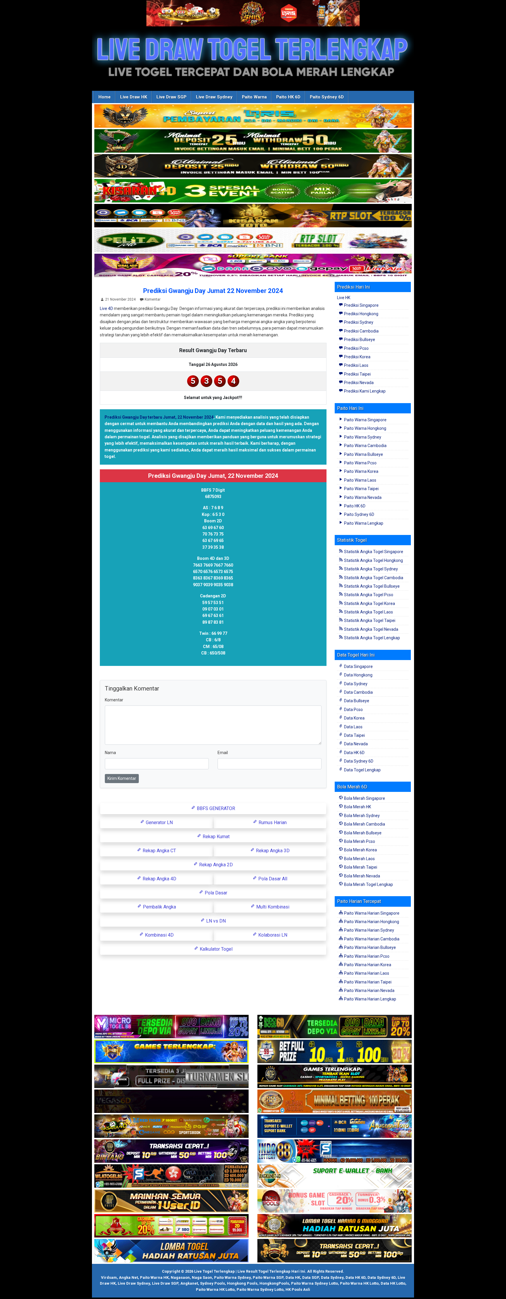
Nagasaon (180, 1277)
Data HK (293, 1277)
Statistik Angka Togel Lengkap (371, 637)
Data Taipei (354, 735)
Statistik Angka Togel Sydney (370, 569)
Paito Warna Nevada (362, 497)
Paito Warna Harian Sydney (368, 930)
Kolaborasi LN (272, 935)
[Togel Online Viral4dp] (253, 265)
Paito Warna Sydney (362, 437)
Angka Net (128, 1277)
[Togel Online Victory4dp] (171, 1051)
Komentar (152, 299)
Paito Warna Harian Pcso (366, 956)
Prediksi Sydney (358, 322)
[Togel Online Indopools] (334, 1201)
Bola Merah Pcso (359, 841)
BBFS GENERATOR (215, 808)
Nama (110, 752)
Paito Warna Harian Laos (366, 973)
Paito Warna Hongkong (364, 428)
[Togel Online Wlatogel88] (171, 1176)
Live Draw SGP (171, 97)
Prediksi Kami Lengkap (364, 391)
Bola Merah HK (357, 806)
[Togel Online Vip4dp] (334, 1076)
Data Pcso (353, 709)
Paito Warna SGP (268, 1277)
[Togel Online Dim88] (253, 141)
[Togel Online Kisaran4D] (253, 191)
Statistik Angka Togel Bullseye (371, 586)
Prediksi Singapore (361, 305)
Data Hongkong (357, 675)
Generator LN (159, 822)
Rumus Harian (272, 822)
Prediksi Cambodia (361, 331)
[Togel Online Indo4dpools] (171, 1251)
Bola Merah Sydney (361, 815)
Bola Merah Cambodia (364, 824)
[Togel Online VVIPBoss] (253, 116)
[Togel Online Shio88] (334, 1226)
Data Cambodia (358, 692)
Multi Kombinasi (272, 907)
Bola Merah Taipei (360, 867)
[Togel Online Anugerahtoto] (334, 1126)
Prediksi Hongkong (360, 313)
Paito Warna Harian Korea (367, 964)
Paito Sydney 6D (327, 97)
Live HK (343, 297)
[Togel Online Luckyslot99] (334, 1051)
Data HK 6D (354, 752)
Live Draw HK (133, 97)
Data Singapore (358, 666)
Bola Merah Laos (359, 858)
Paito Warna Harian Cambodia (371, 939)
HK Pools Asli (298, 1289)
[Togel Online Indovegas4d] (334, 1251)
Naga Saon (202, 1277)
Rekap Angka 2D (215, 864)
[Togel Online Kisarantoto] (253, 216)
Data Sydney (355, 683)
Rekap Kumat (215, 836)
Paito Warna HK (154, 1277)
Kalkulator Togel (216, 949)
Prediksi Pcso (356, 348)
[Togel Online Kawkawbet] (171, 1076)
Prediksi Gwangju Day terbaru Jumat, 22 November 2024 (159, 417)
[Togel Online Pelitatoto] (253, 240)
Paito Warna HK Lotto (359, 1283)
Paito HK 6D (288, 97)
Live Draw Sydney (214, 97)
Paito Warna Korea (360, 471)
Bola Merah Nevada (361, 876)
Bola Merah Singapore (364, 798)
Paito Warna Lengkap (363, 523)
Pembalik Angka (159, 907)
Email (223, 752)
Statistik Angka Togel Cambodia (373, 577)
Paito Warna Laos (359, 480)
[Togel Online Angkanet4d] (334, 1176)
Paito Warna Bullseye (363, 454)
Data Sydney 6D (358, 761)
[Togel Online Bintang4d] (171, 1151)
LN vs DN (215, 921)
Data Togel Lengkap (362, 770)
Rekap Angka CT (158, 850)
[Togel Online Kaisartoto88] (171, 1226)
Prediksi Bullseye (359, 339)
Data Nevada (355, 743)
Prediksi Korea (356, 356)
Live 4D (106, 308)
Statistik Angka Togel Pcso (368, 594)
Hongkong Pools (242, 1283)
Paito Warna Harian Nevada (368, 990)
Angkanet (189, 1283)
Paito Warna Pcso (360, 463)
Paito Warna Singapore (365, 419)
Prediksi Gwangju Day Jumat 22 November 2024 (213, 290)
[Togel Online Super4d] (253, 166)
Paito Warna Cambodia (365, 445)
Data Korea (354, 718)
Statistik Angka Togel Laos (368, 612)
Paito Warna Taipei (361, 488)
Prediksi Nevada (358, 382)
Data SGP (310, 1277)
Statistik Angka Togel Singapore (373, 551)
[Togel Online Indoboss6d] (334, 1026)
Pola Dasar (215, 893)
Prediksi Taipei (357, 374)
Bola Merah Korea (360, 850)
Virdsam (109, 1277)
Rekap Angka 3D (272, 850)
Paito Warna (254, 97)
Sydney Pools (212, 1283)
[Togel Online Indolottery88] (334, 1151)
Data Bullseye (356, 700)
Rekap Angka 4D (158, 879)
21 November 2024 (120, 299)
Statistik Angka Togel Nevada (370, 629)
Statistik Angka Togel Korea (369, 603)
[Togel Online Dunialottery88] (334, 1101)
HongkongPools (274, 1283)
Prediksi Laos (355, 365)
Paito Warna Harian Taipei (367, 982)
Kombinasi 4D (159, 935)
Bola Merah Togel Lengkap (368, 884)
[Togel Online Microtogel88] (171, 1026)
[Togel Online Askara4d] (171, 1126)
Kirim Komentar (121, 778)
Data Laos (353, 726)
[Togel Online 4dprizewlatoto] (171, 1201)
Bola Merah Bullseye (362, 833)
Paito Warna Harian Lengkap (369, 999)
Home (104, 97)
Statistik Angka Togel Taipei (369, 620)
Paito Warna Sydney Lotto (314, 1283)
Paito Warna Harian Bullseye (369, 947)
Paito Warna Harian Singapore (371, 913)
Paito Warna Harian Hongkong (371, 921)
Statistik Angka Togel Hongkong (373, 560)
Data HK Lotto (393, 1283)
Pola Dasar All (272, 879)
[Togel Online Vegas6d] (171, 1101)
